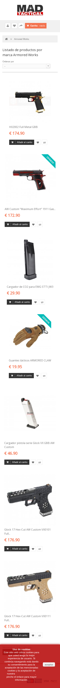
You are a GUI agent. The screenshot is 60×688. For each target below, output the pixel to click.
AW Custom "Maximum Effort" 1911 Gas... (30, 209)
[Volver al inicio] (7, 39)
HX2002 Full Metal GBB (23, 127)
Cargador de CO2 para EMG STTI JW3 (30, 287)
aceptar (49, 664)
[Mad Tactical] (30, 10)
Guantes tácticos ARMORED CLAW (30, 360)
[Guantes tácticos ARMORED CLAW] (30, 335)
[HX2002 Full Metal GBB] (30, 102)
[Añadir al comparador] (44, 142)
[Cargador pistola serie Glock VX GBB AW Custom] (30, 413)
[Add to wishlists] (38, 142)
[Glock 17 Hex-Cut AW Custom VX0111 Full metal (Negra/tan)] (30, 586)
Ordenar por (8, 61)
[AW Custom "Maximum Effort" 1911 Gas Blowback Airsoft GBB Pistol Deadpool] (30, 179)
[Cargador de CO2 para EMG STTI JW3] (30, 259)
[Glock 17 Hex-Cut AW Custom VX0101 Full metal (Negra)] (30, 500)
